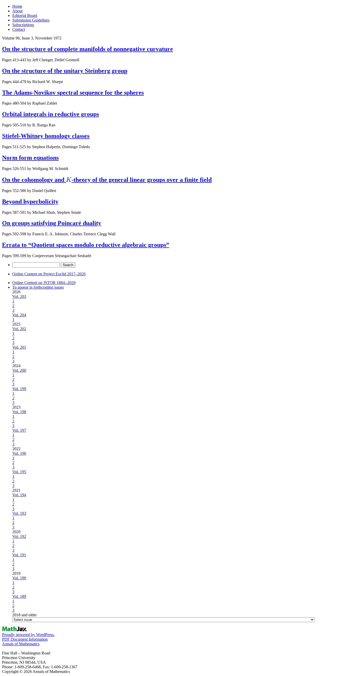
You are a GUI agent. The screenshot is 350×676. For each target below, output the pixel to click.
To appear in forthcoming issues (38, 287)
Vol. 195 (19, 472)
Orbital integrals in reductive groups (50, 114)
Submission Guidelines (30, 20)
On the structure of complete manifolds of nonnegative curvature (87, 49)
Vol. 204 (19, 315)
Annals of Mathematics (20, 644)
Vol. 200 (19, 370)
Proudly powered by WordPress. (28, 634)
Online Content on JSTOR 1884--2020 (44, 282)
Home (17, 6)
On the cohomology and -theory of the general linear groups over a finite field (107, 179)
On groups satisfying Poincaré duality (51, 223)
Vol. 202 (19, 329)
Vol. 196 (19, 453)
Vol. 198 (19, 412)
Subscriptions (23, 25)
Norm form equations (30, 157)
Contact (18, 29)
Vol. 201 (19, 347)
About (17, 11)
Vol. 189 (19, 596)
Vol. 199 (19, 389)
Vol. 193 (19, 513)
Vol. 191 (19, 555)
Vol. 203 (19, 296)
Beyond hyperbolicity (30, 201)
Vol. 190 (19, 578)
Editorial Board (24, 15)
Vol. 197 (19, 430)
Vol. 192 (19, 536)
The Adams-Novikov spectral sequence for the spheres (73, 92)
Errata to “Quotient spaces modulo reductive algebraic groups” (85, 244)
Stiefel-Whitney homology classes (45, 136)
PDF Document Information (25, 639)
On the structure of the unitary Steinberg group (64, 70)
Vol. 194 (19, 495)
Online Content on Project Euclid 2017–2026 (49, 274)
